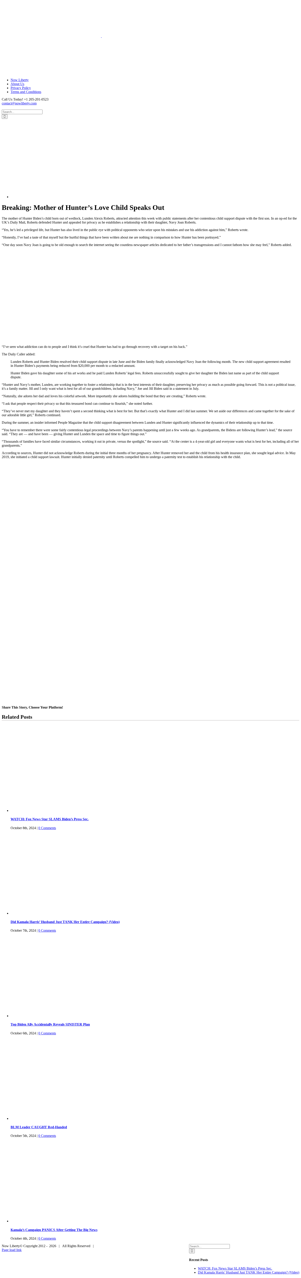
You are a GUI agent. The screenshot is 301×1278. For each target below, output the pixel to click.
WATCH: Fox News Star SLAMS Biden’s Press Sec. (50, 819)
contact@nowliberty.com (19, 103)
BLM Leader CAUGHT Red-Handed (39, 1127)
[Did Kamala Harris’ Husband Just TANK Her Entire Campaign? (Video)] (66, 913)
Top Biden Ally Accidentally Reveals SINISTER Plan (50, 1024)
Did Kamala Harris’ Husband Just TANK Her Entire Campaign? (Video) (65, 922)
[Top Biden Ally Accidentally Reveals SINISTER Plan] (66, 1016)
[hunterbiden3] (73, 197)
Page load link (12, 1250)
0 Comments (47, 828)
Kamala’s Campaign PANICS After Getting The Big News (54, 1230)
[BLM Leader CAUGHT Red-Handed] (66, 1118)
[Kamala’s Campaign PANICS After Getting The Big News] (66, 1221)
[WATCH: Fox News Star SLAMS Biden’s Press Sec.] (66, 810)
